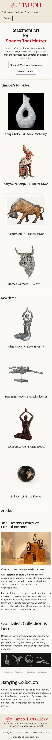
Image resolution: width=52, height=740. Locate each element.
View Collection (26, 71)
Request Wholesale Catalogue (26, 65)
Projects (28, 12)
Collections (7, 12)
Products (19, 12)
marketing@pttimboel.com (26, 737)
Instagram (8, 732)
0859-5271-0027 (23, 732)
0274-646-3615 (41, 732)
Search (7, 18)
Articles (37, 12)
